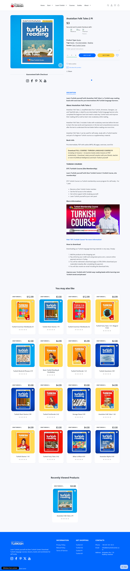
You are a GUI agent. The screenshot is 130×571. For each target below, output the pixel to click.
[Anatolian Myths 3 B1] (107, 441)
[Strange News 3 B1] (79, 399)
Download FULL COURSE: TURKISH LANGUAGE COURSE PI (90, 150)
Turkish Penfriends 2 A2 (51, 414)
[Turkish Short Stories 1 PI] (51, 311)
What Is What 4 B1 (79, 456)
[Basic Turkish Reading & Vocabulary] (51, 355)
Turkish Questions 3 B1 (107, 371)
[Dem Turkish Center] (17, 5)
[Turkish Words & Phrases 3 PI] (23, 355)
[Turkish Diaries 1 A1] (23, 441)
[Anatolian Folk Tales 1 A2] (107, 399)
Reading (90, 43)
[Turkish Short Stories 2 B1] (23, 399)
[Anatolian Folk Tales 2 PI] (65, 501)
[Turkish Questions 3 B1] (107, 355)
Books (79, 40)
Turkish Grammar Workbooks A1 (23, 327)
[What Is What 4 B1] (79, 441)
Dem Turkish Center (78, 45)
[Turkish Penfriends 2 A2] (51, 399)
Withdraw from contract (10, 568)
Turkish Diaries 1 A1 (23, 456)
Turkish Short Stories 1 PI (51, 327)
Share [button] (70, 71)
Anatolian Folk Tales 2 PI (65, 516)
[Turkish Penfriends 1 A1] (79, 355)
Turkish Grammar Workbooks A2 (79, 327)
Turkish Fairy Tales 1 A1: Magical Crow (107, 327)
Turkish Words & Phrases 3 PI (23, 371)
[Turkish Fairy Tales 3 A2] (51, 441)
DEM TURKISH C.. (17, 296)
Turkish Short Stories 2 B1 (23, 414)
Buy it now (106, 55)
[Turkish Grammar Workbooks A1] (23, 311)
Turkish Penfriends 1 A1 (79, 371)
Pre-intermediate (81, 43)
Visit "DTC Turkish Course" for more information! (84, 239)
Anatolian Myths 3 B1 (107, 456)
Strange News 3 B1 (79, 414)
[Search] (108, 5)
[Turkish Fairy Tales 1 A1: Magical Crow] (107, 311)
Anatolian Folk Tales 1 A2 (107, 414)
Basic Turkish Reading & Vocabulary (51, 371)
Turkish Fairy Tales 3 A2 (51, 456)
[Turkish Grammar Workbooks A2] (79, 311)
